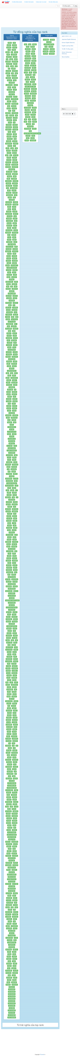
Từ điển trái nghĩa (29, 2)
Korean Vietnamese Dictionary (67, 52)
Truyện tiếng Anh (53, 2)
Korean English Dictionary (68, 42)
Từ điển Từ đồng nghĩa (67, 49)
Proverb (42, 1054)
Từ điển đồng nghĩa (17, 2)
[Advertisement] (30, 16)
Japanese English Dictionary (69, 39)
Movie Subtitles (65, 57)
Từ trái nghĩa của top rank (30, 1025)
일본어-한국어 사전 (66, 36)
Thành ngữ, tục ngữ (41, 2)
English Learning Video (67, 45)
